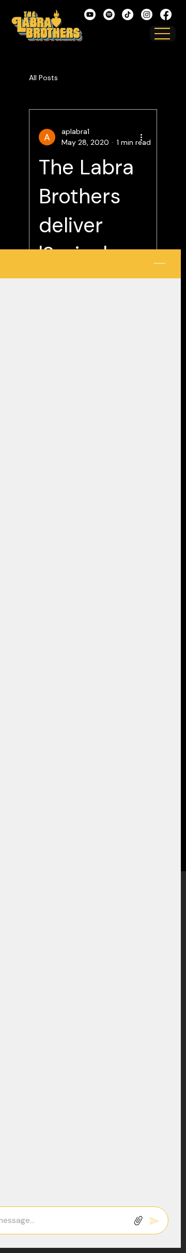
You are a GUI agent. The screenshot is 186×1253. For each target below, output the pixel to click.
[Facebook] (166, 14)
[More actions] (141, 137)
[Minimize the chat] (159, 264)
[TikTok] (127, 14)
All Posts (43, 77)
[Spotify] (109, 14)
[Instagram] (146, 14)
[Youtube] (90, 14)
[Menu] (163, 33)
